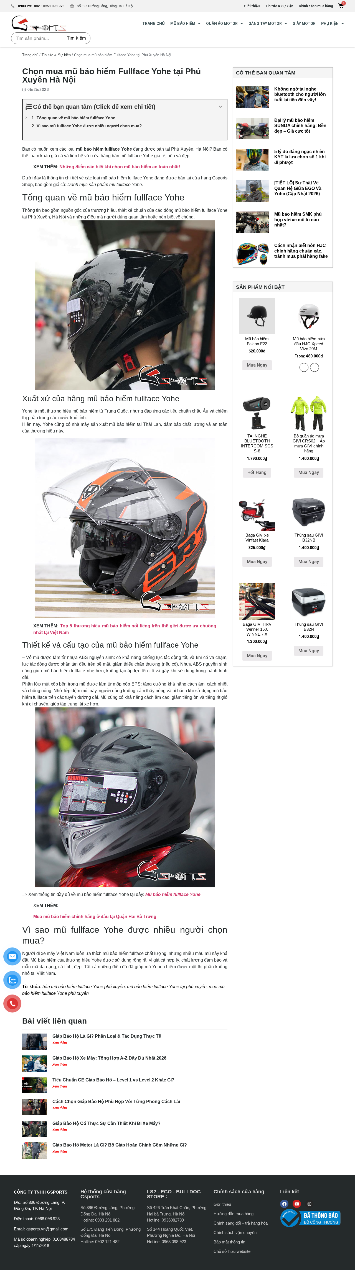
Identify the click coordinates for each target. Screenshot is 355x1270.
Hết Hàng (257, 472)
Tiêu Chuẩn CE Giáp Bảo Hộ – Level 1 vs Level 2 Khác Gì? (113, 1080)
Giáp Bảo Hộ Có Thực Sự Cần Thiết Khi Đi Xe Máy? (106, 1123)
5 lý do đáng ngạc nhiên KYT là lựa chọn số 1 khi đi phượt (300, 156)
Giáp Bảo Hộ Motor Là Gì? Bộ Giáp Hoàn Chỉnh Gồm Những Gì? (119, 1145)
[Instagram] (309, 1204)
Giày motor (304, 23)
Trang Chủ (153, 23)
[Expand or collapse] (220, 106)
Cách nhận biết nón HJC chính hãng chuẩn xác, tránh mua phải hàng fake (301, 250)
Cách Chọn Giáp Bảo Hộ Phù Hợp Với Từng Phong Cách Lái (116, 1101)
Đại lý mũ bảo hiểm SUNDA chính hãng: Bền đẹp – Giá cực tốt (300, 125)
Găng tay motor (265, 23)
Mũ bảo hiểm (182, 23)
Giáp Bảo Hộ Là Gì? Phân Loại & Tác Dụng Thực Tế (106, 1036)
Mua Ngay (257, 365)
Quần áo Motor (222, 23)
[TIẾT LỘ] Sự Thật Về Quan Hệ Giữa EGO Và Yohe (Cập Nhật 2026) (297, 188)
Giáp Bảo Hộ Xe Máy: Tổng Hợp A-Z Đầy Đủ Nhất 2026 (109, 1058)
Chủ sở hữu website (232, 1251)
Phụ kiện (330, 23)
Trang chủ (30, 55)
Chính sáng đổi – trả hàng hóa (241, 1223)
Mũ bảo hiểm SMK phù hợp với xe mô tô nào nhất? (298, 219)
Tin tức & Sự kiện (56, 55)
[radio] (304, 367)
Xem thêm (59, 1043)
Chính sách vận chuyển (235, 1232)
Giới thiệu (222, 1204)
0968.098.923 (53, 6)
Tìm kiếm (76, 38)
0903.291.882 (29, 6)
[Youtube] (297, 1204)
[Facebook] (284, 1204)
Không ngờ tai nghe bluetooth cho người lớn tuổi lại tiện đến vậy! (300, 94)
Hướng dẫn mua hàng (233, 1213)
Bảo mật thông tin (229, 1242)
